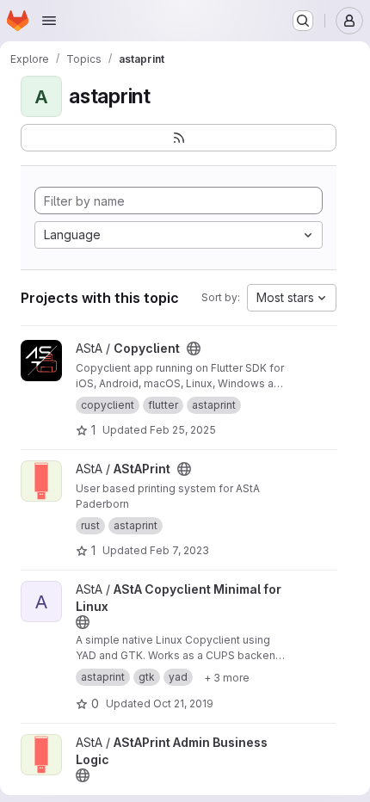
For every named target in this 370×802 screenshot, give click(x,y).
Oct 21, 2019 (183, 703)
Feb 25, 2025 (183, 429)
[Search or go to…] (303, 20)
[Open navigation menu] (49, 20)
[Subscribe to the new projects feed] (178, 137)
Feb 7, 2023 (179, 550)
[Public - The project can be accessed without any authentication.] (193, 348)
